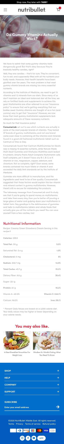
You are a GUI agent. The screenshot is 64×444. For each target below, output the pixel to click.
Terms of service (32, 423)
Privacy (19, 423)
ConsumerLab (10, 126)
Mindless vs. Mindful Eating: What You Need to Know (47, 353)
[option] (17, 344)
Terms (11, 423)
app (41, 438)
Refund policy (49, 423)
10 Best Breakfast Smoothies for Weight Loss (17, 353)
